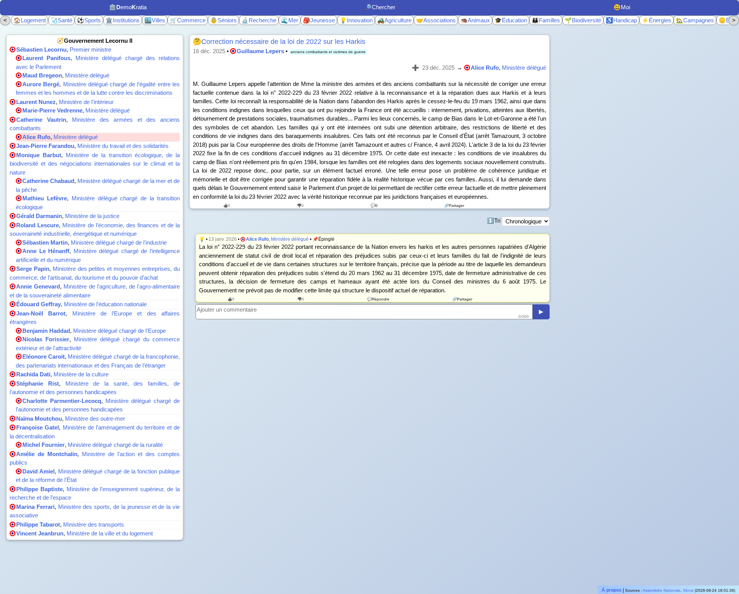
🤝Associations (436, 20)
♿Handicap (621, 20)
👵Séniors (223, 20)
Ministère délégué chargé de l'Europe (119, 330)
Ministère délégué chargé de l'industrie (119, 242)
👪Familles (546, 20)
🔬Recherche (258, 20)
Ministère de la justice (92, 216)
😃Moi (622, 7)
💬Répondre (378, 299)
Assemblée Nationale (661, 590)
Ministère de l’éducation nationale (105, 304)
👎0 (300, 205)
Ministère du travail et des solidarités (123, 146)
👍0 (226, 205)
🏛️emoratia (128, 7)
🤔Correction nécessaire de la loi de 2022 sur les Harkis (279, 41)
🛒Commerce (188, 20)
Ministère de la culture (81, 374)
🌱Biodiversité (583, 20)
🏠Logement (29, 20)
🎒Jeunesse (319, 20)
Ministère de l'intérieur (86, 102)
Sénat (688, 590)
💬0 (374, 205)
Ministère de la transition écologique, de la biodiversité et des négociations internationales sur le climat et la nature (95, 164)
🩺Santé (61, 20)
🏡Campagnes (695, 20)
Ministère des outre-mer (95, 418)
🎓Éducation (511, 20)
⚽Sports (89, 20)
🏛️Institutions (122, 20)
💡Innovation (356, 20)
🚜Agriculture (394, 20)
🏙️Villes (154, 20)
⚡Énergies (656, 20)
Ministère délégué (87, 75)
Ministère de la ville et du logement (110, 533)
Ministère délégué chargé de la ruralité (115, 444)
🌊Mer (289, 20)
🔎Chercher (379, 7)
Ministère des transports (93, 524)
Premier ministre (90, 49)
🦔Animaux (475, 20)
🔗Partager (454, 205)
